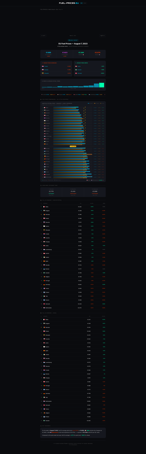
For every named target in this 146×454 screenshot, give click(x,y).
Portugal (48, 280)
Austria (47, 253)
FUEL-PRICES (69, 3)
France (47, 288)
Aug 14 (103, 35)
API (82, 443)
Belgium (48, 276)
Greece (47, 300)
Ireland (47, 257)
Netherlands (48, 307)
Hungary (48, 241)
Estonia (47, 269)
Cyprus (47, 226)
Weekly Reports (51, 9)
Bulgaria (47, 210)
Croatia (46, 66)
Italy (47, 296)
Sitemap (85, 443)
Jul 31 (43, 35)
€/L (81, 3)
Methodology (90, 443)
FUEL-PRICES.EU (44, 9)
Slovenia (48, 222)
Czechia (48, 237)
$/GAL (85, 3)
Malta (47, 206)
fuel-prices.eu (71, 443)
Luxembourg (49, 249)
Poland (47, 218)
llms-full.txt (79, 443)
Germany (48, 284)
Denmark (80, 73)
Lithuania (46, 73)
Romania (48, 214)
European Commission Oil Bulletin (62, 443)
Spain (47, 261)
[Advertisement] (73, 22)
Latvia (79, 66)
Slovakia (46, 69)
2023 (57, 9)
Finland (47, 292)
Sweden (80, 69)
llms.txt (75, 443)
